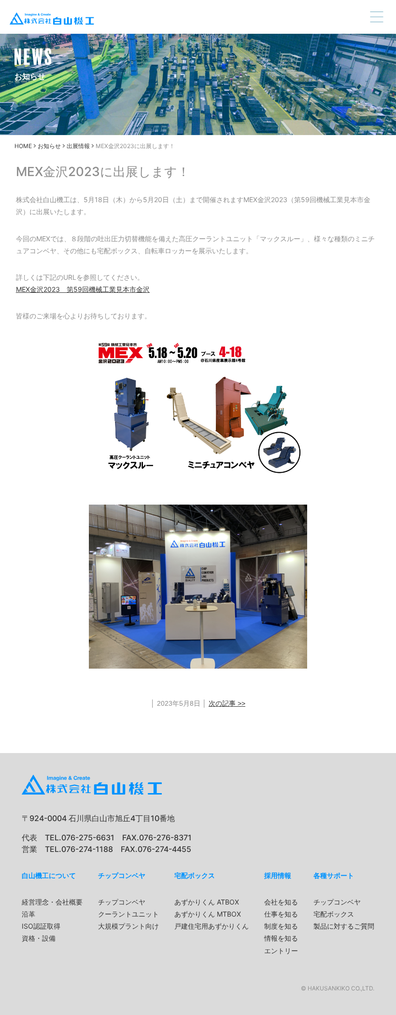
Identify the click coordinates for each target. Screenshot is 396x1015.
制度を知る (281, 926)
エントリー (281, 950)
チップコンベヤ (121, 875)
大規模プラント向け (128, 926)
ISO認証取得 (41, 926)
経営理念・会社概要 (52, 902)
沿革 (28, 914)
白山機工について (49, 875)
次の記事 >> (227, 703)
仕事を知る (281, 914)
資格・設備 (39, 938)
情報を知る (281, 938)
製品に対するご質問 (343, 926)
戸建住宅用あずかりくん (211, 926)
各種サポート (333, 875)
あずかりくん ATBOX (206, 902)
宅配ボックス (194, 875)
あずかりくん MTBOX (207, 914)
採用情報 (277, 875)
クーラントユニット (128, 914)
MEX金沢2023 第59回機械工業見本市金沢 (83, 289)
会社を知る (281, 902)
